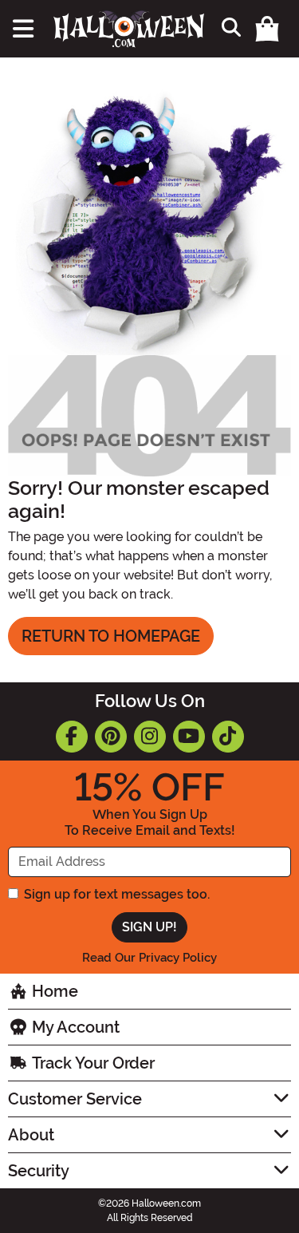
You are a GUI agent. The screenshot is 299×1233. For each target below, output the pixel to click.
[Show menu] (23, 29)
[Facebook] (72, 737)
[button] (269, 28)
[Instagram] (150, 737)
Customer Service (75, 1099)
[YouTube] (189, 737)
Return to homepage (111, 636)
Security (38, 1170)
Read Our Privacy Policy (149, 957)
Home (53, 991)
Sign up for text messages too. (117, 894)
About (31, 1134)
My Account (74, 1027)
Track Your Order (91, 1063)
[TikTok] (228, 737)
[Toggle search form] (229, 29)
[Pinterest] (111, 737)
